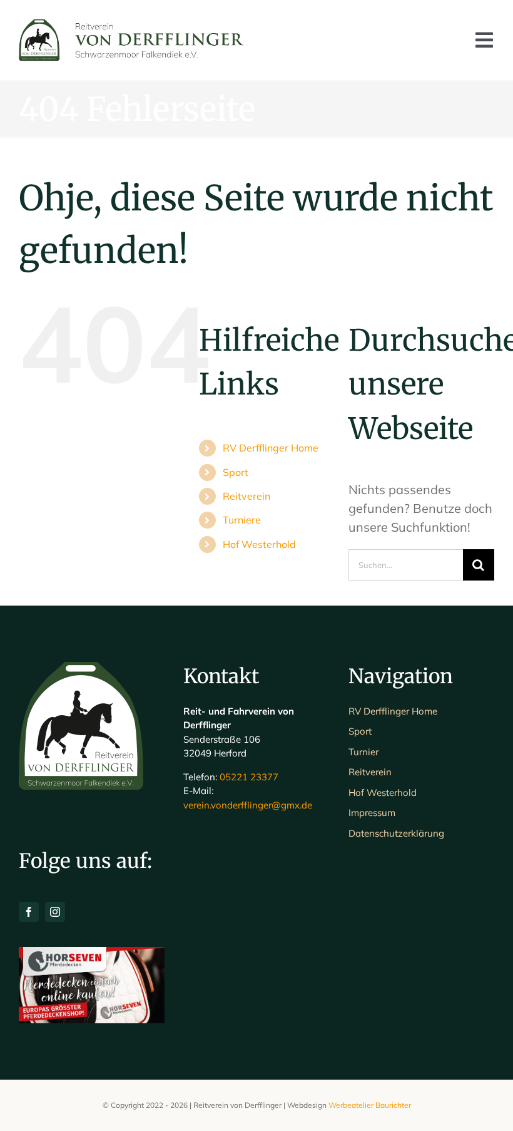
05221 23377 (249, 777)
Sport (235, 472)
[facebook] (29, 912)
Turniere (242, 520)
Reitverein (246, 496)
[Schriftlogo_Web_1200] (133, 25)
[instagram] (55, 912)
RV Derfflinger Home (270, 448)
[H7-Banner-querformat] (92, 953)
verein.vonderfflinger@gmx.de (247, 805)
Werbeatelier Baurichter (369, 1105)
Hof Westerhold (259, 544)
